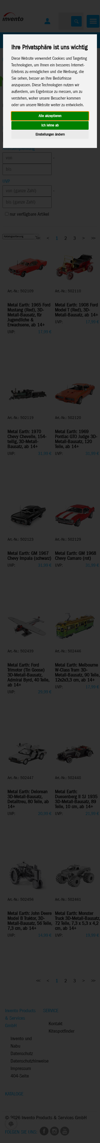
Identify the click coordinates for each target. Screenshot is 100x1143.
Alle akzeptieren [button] (50, 116)
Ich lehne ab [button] (50, 125)
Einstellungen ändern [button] (50, 134)
